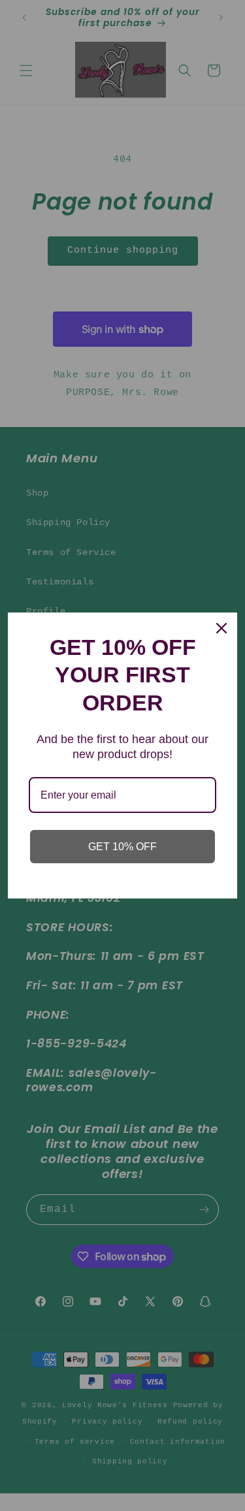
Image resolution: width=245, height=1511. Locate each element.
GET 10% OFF (122, 846)
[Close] (221, 628)
